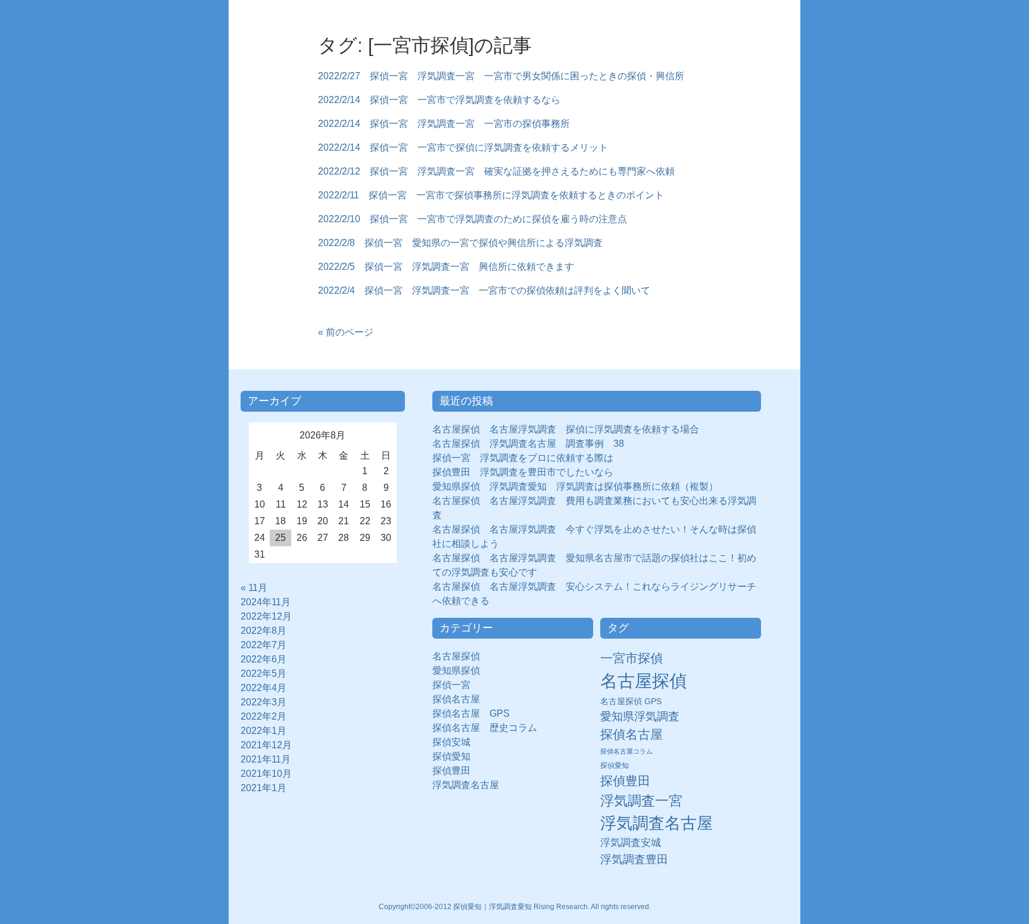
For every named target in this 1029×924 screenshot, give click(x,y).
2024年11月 (266, 602)
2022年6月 (263, 659)
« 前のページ (345, 332)
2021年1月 (263, 788)
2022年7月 (263, 645)
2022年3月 (263, 702)
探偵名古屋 (456, 699)
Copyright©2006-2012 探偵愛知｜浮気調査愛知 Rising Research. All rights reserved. (515, 907)
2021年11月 (266, 759)
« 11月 (254, 588)
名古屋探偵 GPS (631, 701)
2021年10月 (266, 774)
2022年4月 (263, 688)
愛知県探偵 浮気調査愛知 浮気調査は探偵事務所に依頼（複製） (575, 486)
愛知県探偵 (456, 670)
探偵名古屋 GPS (471, 713)
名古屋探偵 (456, 656)
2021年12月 (266, 745)
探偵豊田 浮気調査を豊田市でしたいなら (522, 472)
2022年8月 (263, 631)
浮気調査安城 (630, 842)
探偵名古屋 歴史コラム (489, 728)
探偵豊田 (456, 771)
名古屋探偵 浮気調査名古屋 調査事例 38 (528, 443)
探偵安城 (451, 742)
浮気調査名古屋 (465, 785)
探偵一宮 (456, 685)
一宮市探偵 (631, 658)
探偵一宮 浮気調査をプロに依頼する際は (522, 458)
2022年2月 (263, 716)
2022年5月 (263, 673)
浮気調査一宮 (641, 800)
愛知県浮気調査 (639, 716)
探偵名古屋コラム (626, 751)
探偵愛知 (456, 756)
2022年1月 (263, 731)
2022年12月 (266, 616)
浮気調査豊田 (634, 859)
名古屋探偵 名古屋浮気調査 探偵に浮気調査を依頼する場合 (565, 429)
